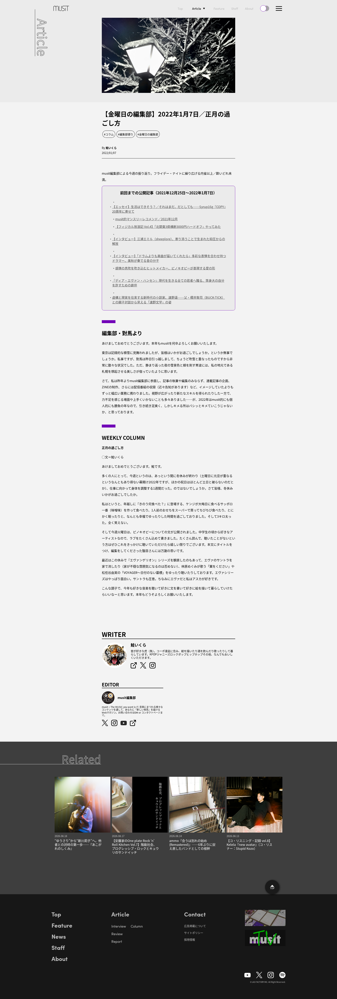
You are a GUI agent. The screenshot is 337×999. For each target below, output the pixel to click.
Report (116, 941)
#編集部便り (125, 134)
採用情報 (189, 939)
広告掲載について (195, 926)
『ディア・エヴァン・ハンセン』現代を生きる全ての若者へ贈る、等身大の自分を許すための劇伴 (168, 282)
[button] (279, 8)
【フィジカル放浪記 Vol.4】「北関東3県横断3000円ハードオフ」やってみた (168, 226)
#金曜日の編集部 (147, 134)
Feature (219, 8)
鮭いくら (111, 148)
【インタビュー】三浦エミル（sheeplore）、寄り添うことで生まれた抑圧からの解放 (168, 241)
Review (117, 933)
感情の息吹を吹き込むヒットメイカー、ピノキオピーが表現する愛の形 (165, 268)
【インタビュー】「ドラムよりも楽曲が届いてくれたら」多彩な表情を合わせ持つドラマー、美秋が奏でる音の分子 (169, 258)
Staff (234, 8)
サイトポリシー (193, 933)
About (249, 8)
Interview (118, 926)
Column (137, 926)
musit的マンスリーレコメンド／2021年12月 (146, 219)
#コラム (109, 134)
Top (180, 8)
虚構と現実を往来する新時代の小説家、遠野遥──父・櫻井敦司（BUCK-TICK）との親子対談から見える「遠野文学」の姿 (168, 299)
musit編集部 (127, 697)
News (58, 936)
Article (196, 8)
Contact (195, 914)
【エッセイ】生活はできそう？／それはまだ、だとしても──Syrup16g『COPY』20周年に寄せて (169, 209)
